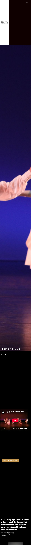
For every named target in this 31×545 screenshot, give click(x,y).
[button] (26, 22)
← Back (3, 354)
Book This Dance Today (10, 460)
